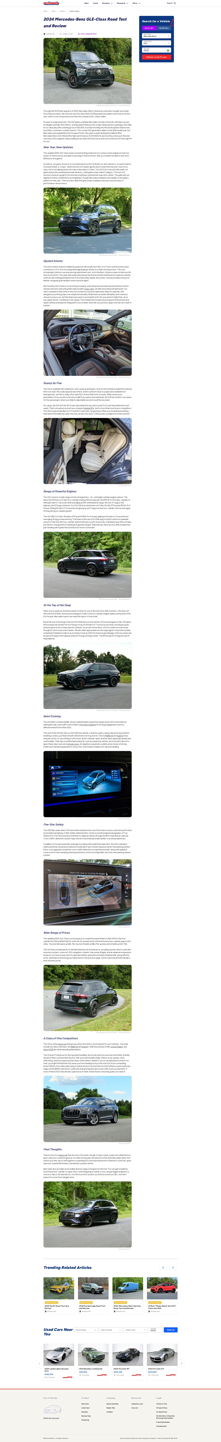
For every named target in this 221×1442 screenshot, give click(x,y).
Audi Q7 (120, 735)
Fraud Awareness (163, 1422)
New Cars (149, 28)
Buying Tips (86, 1416)
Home (45, 11)
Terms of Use (161, 1404)
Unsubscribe (161, 1426)
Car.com (134, 1408)
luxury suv (62, 1044)
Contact (109, 1412)
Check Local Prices (156, 57)
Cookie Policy (161, 1412)
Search (170, 1330)
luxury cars (89, 289)
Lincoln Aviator (116, 1046)
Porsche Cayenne (88, 724)
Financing (85, 1420)
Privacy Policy (161, 1408)
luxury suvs (74, 744)
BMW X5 (109, 735)
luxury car (63, 1155)
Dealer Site (110, 1408)
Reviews (62, 11)
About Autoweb (112, 1404)
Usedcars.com (137, 1404)
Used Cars (163, 28)
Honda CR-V (89, 408)
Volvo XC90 (48, 1049)
